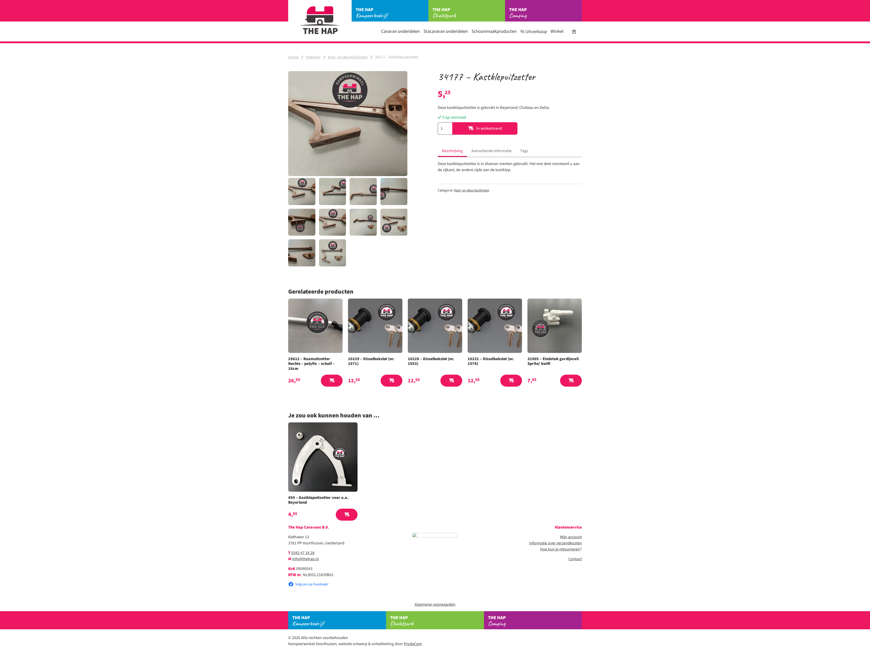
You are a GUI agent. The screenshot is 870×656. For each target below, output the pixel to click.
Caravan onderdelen (400, 31)
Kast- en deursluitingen (348, 57)
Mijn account (571, 537)
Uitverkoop (535, 31)
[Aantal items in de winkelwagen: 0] (574, 31)
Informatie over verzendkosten (555, 543)
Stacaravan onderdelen (445, 31)
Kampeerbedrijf (371, 13)
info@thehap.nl (305, 559)
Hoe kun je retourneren (560, 549)
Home (293, 57)
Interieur (313, 57)
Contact (575, 559)
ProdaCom (413, 644)
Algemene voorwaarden (435, 604)
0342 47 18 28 (302, 553)
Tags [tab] (524, 151)
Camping (518, 13)
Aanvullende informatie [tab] (491, 151)
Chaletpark (444, 13)
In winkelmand (488, 128)
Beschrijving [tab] (452, 151)
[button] (332, 381)
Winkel (557, 31)
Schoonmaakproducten (494, 31)
